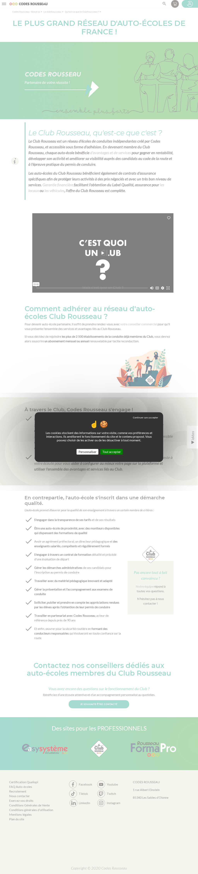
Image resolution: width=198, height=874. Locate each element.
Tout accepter (111, 452)
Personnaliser (87, 452)
